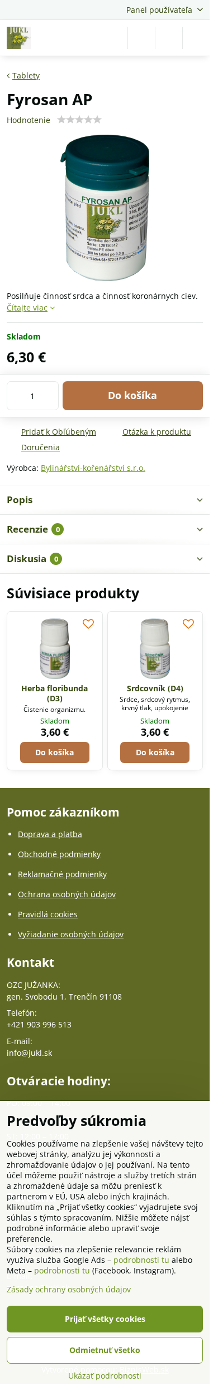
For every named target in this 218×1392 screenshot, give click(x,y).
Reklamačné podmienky (62, 874)
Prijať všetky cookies (105, 1319)
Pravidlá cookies (48, 914)
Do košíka (132, 395)
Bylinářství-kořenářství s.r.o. (93, 468)
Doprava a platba (50, 834)
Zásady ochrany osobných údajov (69, 1289)
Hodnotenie (28, 120)
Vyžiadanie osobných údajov (71, 934)
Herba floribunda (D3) (54, 693)
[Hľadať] (141, 38)
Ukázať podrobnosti (104, 1375)
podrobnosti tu (141, 1260)
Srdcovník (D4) (155, 688)
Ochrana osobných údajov (67, 894)
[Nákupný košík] (168, 38)
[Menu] (196, 38)
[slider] (79, 119)
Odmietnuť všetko (104, 1350)
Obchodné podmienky (59, 854)
